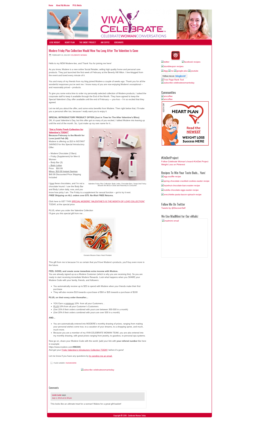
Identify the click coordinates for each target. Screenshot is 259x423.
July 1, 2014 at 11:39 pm (62, 398)
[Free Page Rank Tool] (172, 79)
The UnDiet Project (87, 42)
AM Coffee (105, 42)
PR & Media (77, 5)
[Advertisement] (103, 379)
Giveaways (118, 42)
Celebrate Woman (79, 55)
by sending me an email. (100, 356)
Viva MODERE (70, 363)
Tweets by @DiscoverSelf (173, 208)
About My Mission (63, 5)
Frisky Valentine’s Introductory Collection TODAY (84, 350)
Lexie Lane (56, 395)
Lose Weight (54, 42)
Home (51, 5)
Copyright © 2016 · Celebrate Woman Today (129, 415)
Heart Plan (69, 42)
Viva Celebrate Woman (129, 19)
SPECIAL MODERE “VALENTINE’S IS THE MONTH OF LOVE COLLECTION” (108, 201)
